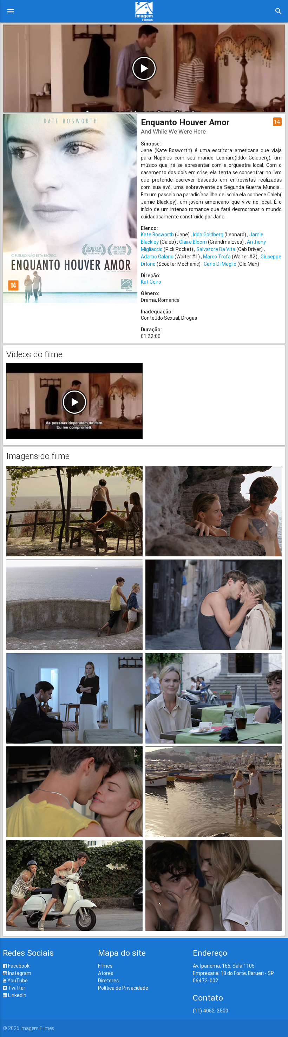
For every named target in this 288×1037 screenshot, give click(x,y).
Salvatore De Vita (215, 249)
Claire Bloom (193, 242)
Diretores (108, 980)
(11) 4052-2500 (210, 1011)
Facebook (18, 966)
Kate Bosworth (157, 234)
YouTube (17, 980)
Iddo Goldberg (208, 234)
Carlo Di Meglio (220, 264)
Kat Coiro (151, 282)
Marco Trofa (217, 256)
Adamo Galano (157, 256)
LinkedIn (16, 995)
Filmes (105, 966)
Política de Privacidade (123, 988)
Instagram (19, 973)
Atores (105, 973)
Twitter (16, 988)
